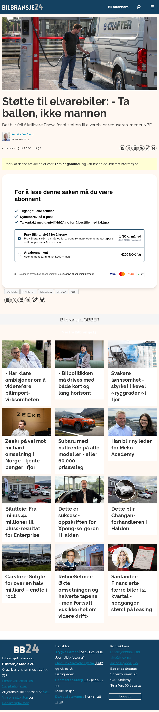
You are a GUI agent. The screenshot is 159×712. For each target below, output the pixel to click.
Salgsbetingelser (14, 686)
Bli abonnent (118, 7)
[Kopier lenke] (147, 148)
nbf (74, 291)
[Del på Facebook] (122, 148)
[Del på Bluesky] (153, 148)
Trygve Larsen (67, 652)
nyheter (28, 291)
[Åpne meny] (152, 7)
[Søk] (138, 6)
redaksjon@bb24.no (125, 652)
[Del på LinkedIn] (135, 148)
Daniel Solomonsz (69, 697)
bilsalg (46, 291)
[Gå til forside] (50, 7)
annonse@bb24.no (124, 663)
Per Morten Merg (69, 680)
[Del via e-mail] (141, 148)
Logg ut (125, 696)
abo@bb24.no (120, 657)
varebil (12, 291)
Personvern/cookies (17, 681)
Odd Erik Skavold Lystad (75, 663)
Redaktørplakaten (15, 703)
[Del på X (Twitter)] (129, 148)
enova (61, 291)
